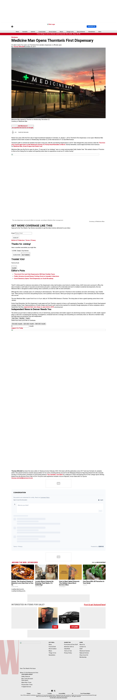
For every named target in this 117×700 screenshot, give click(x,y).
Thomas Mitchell (18, 46)
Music (61, 31)
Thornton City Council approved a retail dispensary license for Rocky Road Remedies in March (58, 143)
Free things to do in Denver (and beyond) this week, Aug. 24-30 (58, 34)
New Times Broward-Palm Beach (27, 679)
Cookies (50, 693)
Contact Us (83, 646)
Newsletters (91, 31)
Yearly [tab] (28, 318)
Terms (28, 240)
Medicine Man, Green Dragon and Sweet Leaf (27, 146)
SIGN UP (15, 238)
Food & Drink (42, 31)
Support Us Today (17, 328)
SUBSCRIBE (16, 255)
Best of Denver (81, 31)
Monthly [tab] (22, 318)
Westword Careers (85, 651)
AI (72, 693)
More (99, 31)
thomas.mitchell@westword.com (22, 478)
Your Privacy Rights (85, 693)
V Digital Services (26, 686)
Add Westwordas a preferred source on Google (22, 127)
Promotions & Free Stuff (71, 644)
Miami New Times (26, 682)
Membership (83, 657)
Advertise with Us (69, 646)
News (17, 31)
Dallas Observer (25, 676)
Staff (81, 648)
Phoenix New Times (26, 684)
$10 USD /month (17, 324)
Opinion (33, 31)
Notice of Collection (17, 240)
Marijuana (14, 37)
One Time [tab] (15, 318)
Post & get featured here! (95, 605)
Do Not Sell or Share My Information (58, 697)
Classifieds (67, 648)
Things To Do (70, 31)
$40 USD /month (40, 324)
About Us (82, 644)
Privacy (33, 240)
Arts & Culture (52, 31)
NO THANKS (25, 255)
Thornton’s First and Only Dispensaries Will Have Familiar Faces (34, 274)
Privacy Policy (68, 653)
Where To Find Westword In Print (29, 672)
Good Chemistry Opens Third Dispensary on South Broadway (33, 278)
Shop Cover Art (84, 655)
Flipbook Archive (84, 653)
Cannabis (24, 31)
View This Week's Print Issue (28, 668)
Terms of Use (68, 651)
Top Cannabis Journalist (55, 474)
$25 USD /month (29, 324)
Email (13, 233)
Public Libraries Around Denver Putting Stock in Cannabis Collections (36, 276)
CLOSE (14, 268)
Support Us (91, 26)
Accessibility (62, 693)
